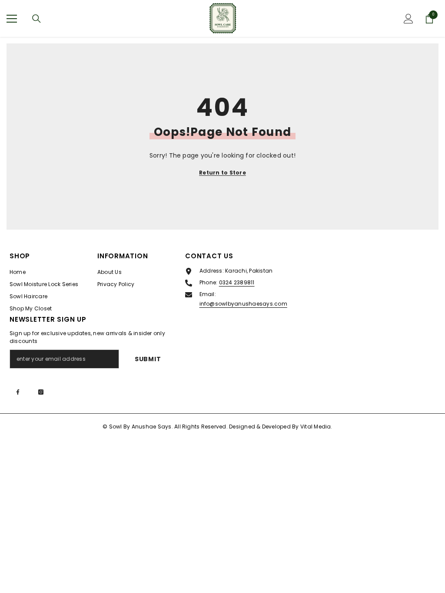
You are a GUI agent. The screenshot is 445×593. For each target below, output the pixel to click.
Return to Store (222, 172)
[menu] (12, 18)
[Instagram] (41, 392)
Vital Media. (316, 426)
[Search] (36, 18)
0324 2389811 (237, 282)
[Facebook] (18, 392)
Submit (148, 359)
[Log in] (408, 18)
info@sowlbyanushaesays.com (243, 303)
